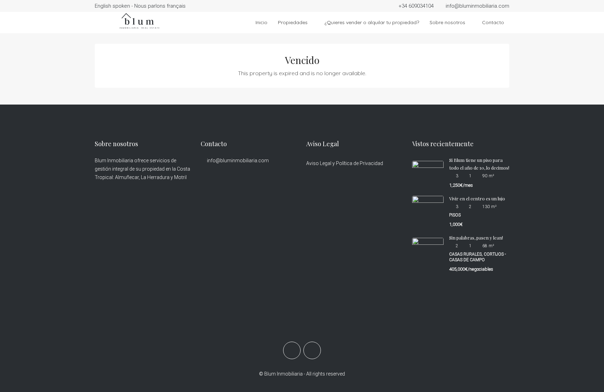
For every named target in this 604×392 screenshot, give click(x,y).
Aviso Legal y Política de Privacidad (344, 163)
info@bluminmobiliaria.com (238, 160)
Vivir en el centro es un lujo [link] (477, 198)
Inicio (261, 22)
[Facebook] (292, 350)
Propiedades (293, 22)
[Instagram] (312, 350)
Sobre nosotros (447, 22)
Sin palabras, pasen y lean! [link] (476, 238)
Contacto (493, 22)
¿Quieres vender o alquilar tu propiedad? (371, 22)
